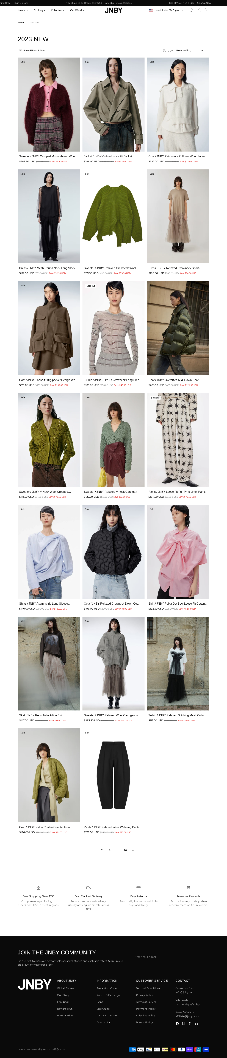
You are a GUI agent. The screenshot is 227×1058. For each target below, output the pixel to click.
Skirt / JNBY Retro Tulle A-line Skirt (41, 715)
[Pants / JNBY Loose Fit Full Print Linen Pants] (178, 440)
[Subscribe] (206, 958)
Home (21, 22)
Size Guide (103, 1008)
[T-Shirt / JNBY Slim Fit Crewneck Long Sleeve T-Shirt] (113, 328)
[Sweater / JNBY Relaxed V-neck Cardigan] (113, 440)
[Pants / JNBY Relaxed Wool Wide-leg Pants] (113, 775)
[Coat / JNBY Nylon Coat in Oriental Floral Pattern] (49, 775)
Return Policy (144, 1022)
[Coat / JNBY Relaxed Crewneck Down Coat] (113, 552)
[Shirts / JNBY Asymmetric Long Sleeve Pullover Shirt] (49, 552)
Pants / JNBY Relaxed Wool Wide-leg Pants (111, 827)
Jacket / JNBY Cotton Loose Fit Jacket (108, 156)
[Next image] (75, 104)
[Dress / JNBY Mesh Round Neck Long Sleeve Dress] (49, 216)
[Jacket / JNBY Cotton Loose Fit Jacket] (113, 105)
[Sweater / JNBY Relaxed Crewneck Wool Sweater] (113, 216)
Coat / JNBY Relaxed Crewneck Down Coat (111, 603)
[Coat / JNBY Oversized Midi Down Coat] (178, 328)
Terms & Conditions (148, 988)
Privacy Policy (144, 995)
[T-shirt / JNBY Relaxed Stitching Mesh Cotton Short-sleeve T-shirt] (178, 664)
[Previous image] (23, 104)
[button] (191, 10)
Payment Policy (145, 1008)
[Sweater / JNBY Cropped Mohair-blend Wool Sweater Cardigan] (49, 105)
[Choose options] (73, 145)
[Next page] (133, 850)
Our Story (63, 995)
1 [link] (94, 850)
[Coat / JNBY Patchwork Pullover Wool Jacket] (178, 105)
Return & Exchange (108, 995)
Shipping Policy (145, 1015)
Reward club (65, 1008)
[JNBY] (113, 10)
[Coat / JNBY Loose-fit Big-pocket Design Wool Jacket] (49, 328)
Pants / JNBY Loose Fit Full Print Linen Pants (177, 491)
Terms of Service (146, 1001)
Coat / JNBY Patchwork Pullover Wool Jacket (176, 156)
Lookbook (63, 1001)
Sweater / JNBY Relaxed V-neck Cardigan (110, 491)
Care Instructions (107, 1015)
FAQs (100, 1001)
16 (125, 850)
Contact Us (103, 1022)
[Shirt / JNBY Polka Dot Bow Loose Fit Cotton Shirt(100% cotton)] (178, 552)
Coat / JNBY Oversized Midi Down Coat (173, 380)
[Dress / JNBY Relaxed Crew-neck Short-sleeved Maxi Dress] (178, 216)
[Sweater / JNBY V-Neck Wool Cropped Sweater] (49, 440)
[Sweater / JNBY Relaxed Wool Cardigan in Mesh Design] (113, 664)
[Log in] (199, 10)
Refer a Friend (65, 1015)
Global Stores (65, 988)
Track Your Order (107, 988)
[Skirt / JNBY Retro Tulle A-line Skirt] (49, 664)
